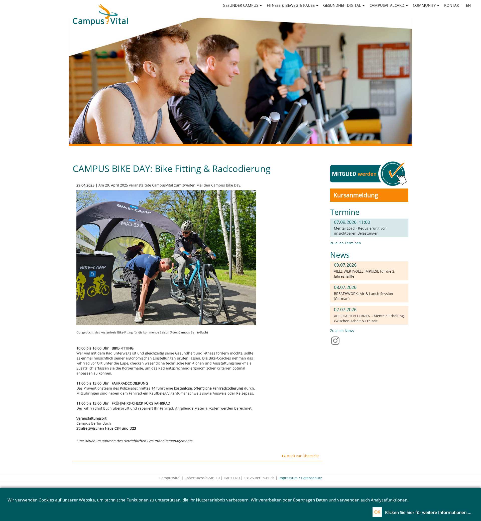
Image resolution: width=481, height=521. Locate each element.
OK (377, 512)
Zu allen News (342, 330)
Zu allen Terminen (345, 243)
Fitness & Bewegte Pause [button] (291, 5)
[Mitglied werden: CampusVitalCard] (369, 173)
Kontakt (452, 5)
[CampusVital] (100, 10)
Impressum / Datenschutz (300, 477)
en (468, 5)
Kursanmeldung (355, 195)
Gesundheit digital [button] (342, 5)
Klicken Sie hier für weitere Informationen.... (428, 512)
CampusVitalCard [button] (387, 5)
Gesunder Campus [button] (241, 5)
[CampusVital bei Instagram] (336, 340)
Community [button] (425, 5)
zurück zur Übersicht (301, 455)
